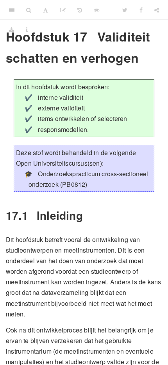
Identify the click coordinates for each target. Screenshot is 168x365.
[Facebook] (141, 10)
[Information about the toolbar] (27, 29)
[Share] (156, 10)
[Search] (28, 10)
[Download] (11, 29)
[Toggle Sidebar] (11, 10)
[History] (79, 10)
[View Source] (96, 10)
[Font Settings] (45, 10)
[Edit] (62, 10)
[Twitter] (124, 10)
